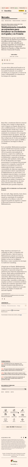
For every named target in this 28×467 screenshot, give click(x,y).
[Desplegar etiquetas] (26, 305)
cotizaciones (5, 421)
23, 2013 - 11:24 (14, 56)
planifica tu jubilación (5, 416)
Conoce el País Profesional (14, 426)
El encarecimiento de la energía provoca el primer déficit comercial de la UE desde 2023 (12, 369)
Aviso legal (8, 453)
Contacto (4, 453)
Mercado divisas (8, 20)
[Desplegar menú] (2, 10)
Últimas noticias (5, 361)
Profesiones (3, 305)
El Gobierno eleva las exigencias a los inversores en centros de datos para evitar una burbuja (12, 365)
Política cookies (13, 453)
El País (25, 13)
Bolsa (3, 20)
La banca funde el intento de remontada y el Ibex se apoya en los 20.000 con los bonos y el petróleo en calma (13, 378)
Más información (4, 311)
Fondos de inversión (16, 20)
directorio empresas (22, 416)
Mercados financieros (11, 305)
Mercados (5, 17)
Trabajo (18, 305)
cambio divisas (14, 416)
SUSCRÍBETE (21, 10)
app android (22, 421)
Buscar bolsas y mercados (7, 385)
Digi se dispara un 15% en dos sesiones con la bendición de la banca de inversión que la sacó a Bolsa (14, 373)
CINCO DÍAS (14, 54)
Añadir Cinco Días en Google (9, 63)
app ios (14, 421)
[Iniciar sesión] (26, 10)
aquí (21, 314)
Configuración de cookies (20, 453)
